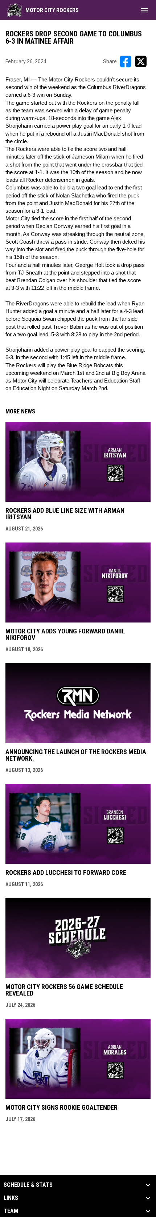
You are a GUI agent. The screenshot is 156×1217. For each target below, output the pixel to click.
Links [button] (11, 1198)
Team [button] (11, 1211)
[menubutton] (144, 10)
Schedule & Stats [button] (28, 1185)
